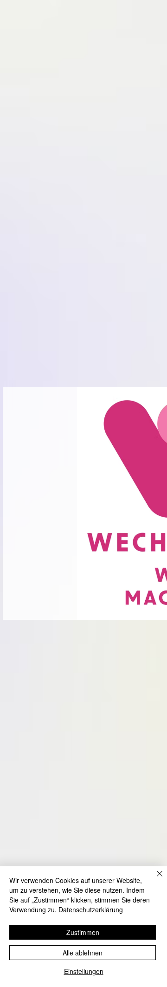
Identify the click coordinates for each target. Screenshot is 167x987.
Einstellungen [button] (83, 971)
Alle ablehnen (83, 952)
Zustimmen (82, 932)
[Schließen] (154, 879)
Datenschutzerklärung (90, 909)
